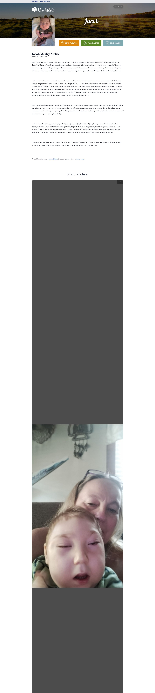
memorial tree (53, 159)
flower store (80, 159)
